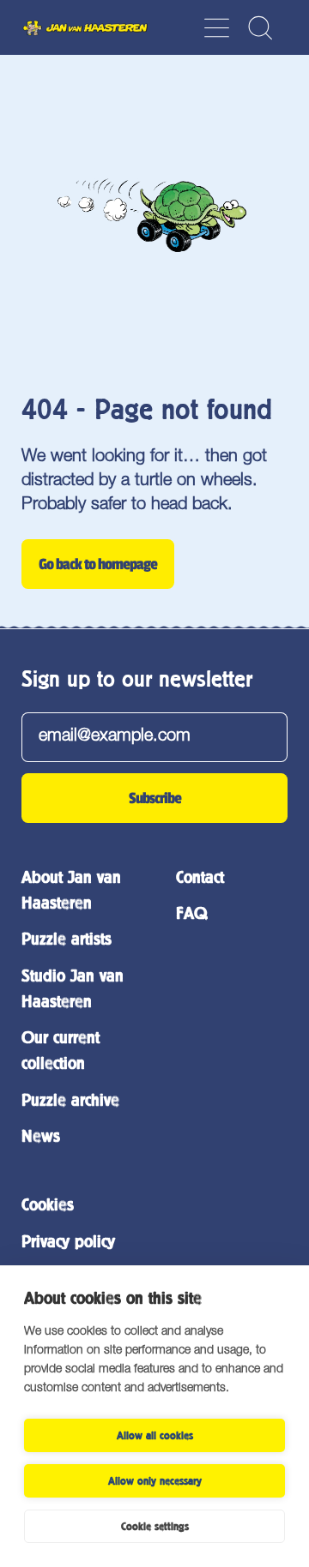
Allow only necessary (155, 1481)
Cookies (47, 1205)
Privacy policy (68, 1242)
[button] (260, 28)
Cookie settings (155, 1527)
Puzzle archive (70, 1100)
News (40, 1136)
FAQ (191, 913)
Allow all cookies (155, 1436)
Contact (200, 877)
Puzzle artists (66, 939)
